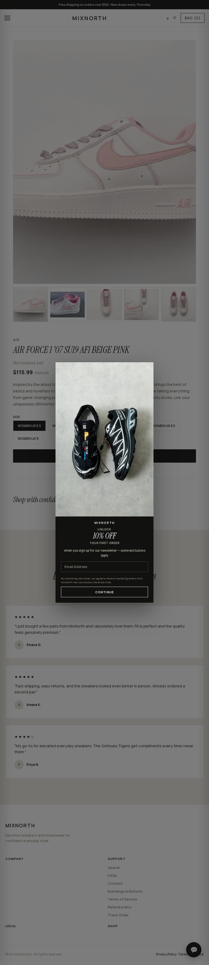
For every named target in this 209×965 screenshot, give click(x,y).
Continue (104, 592)
